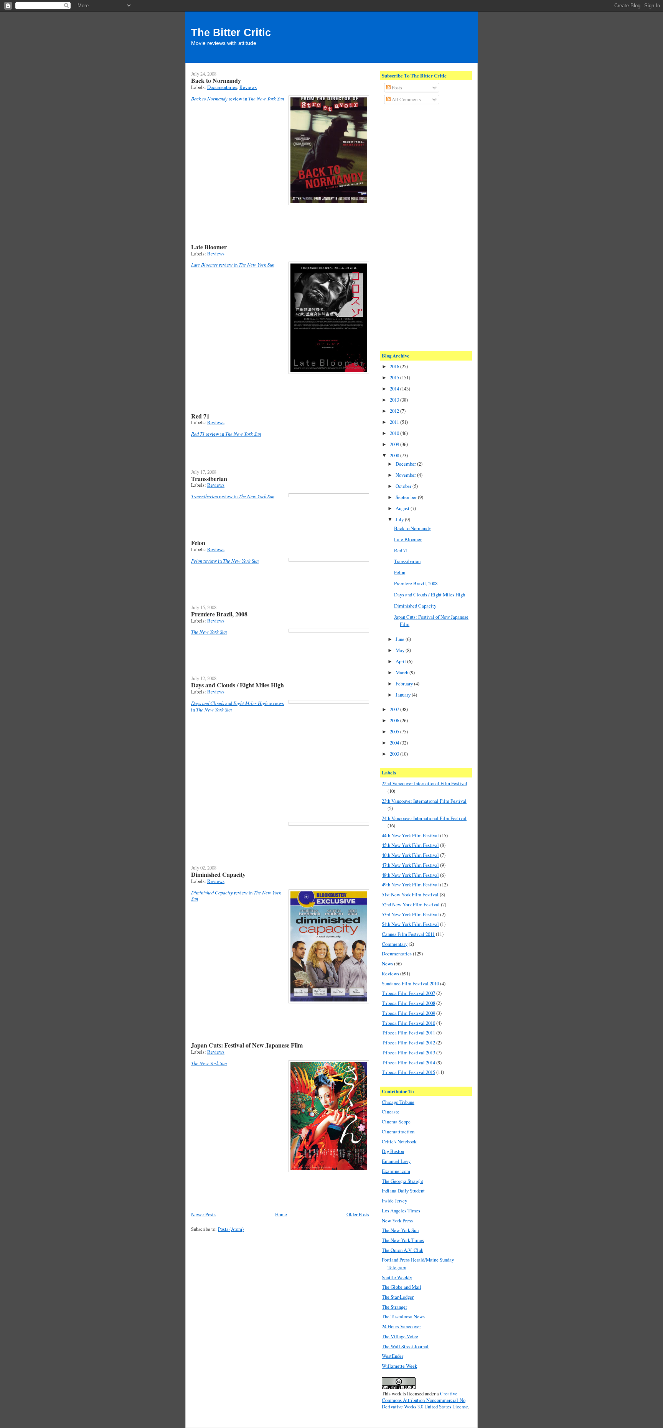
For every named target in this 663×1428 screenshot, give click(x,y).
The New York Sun (400, 1230)
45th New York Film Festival (410, 845)
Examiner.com (396, 1171)
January (404, 694)
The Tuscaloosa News (403, 1316)
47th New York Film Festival (410, 864)
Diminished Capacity (218, 874)
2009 (395, 444)
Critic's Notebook (399, 1141)
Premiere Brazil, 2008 (219, 613)
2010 (395, 433)
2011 (395, 421)
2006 (395, 720)
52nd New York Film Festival (411, 904)
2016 (395, 366)
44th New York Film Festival (410, 835)
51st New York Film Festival (410, 894)
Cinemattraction (398, 1131)
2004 (395, 742)
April (401, 661)
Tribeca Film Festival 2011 (408, 1032)
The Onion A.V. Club (402, 1250)
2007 (395, 709)
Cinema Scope (396, 1121)
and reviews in (237, 706)
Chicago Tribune (398, 1102)
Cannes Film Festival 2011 (408, 934)
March (402, 672)
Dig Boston (393, 1151)
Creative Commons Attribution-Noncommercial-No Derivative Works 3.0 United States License (425, 1400)
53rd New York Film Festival (410, 914)
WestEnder (392, 1355)
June (401, 639)
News (387, 963)
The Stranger (394, 1306)
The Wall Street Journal (405, 1346)
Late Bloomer (209, 246)
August (403, 508)
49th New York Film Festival (410, 884)
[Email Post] (192, 220)
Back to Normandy (216, 80)
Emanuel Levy (396, 1161)
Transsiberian (209, 478)
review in (237, 98)
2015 (395, 377)
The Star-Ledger (398, 1296)
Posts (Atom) (231, 1228)
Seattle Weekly (397, 1277)
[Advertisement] (412, 227)
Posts (396, 87)
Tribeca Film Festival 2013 (408, 1052)
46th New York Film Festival (410, 855)
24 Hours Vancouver (401, 1326)
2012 (395, 410)
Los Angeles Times (401, 1210)
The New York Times (403, 1240)
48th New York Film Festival (410, 874)
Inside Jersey (394, 1200)
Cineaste (390, 1111)
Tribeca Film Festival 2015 (408, 1072)
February (405, 683)
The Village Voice (400, 1336)
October (404, 486)
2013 (395, 399)
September (407, 497)
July (400, 519)
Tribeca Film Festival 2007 (408, 993)
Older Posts (357, 1214)
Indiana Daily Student (403, 1190)
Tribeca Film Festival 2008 (408, 1003)
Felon (198, 542)
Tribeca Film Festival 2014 (408, 1062)
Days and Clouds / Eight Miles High (237, 684)
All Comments (406, 99)
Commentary (394, 943)
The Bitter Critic (231, 32)
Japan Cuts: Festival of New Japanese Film (247, 1045)
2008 (395, 455)
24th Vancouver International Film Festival (424, 818)
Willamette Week (399, 1365)
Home (281, 1214)
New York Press (397, 1220)
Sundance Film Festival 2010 (410, 983)
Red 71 (200, 416)
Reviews (248, 87)
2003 (395, 753)
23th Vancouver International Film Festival (424, 800)
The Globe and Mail (401, 1286)
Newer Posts (203, 1214)
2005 (395, 731)
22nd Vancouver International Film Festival (424, 783)
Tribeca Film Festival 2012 (408, 1042)
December (406, 463)
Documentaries (222, 87)
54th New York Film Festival (410, 924)
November (406, 474)
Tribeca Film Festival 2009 (408, 1013)
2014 (395, 388)
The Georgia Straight (402, 1181)
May (401, 650)
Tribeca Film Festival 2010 (408, 1023)
